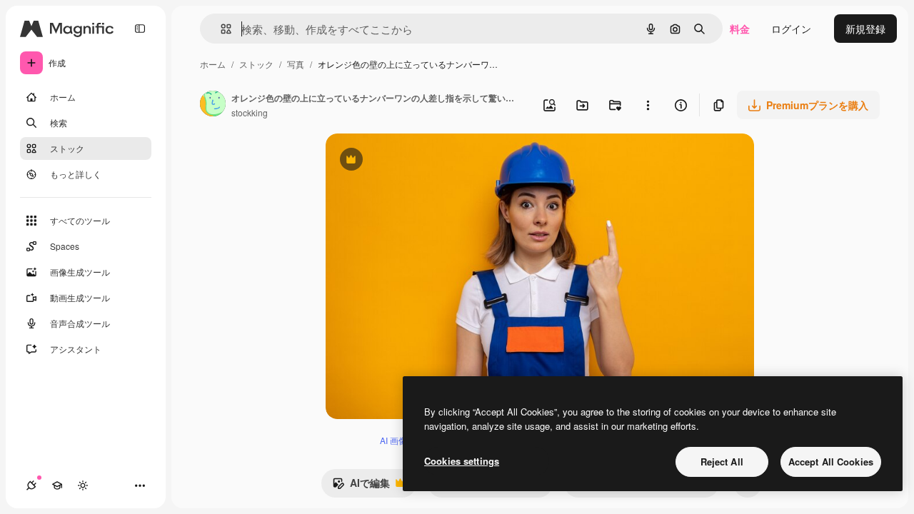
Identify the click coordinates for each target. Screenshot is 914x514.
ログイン (791, 28)
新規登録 (865, 28)
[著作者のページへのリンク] (213, 105)
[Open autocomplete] (220, 29)
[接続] (31, 485)
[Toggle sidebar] (140, 28)
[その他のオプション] (647, 105)
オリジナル (424, 160)
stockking (249, 112)
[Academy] (57, 485)
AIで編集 (361, 486)
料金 (740, 28)
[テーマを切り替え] (82, 485)
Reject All (721, 461)
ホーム (213, 64)
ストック (256, 64)
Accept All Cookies (830, 461)
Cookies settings (461, 461)
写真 (295, 64)
